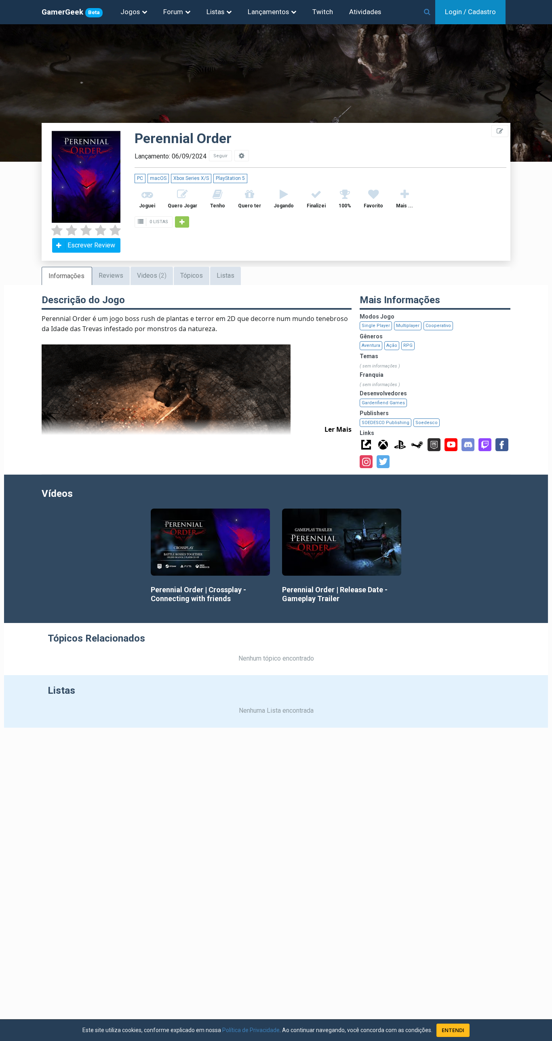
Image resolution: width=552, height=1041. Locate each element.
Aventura (371, 345)
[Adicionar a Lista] (182, 222)
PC (140, 178)
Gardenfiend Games (383, 402)
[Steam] (417, 444)
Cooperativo (438, 325)
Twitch (322, 12)
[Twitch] (484, 444)
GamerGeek (71, 12)
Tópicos (191, 275)
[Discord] (467, 444)
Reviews (111, 275)
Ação (391, 345)
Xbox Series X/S (191, 178)
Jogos (130, 12)
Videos (151, 275)
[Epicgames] (434, 444)
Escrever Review (91, 245)
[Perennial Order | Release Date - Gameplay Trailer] (341, 542)
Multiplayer (407, 325)
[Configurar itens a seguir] (241, 155)
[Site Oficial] (366, 444)
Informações (66, 276)
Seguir (220, 155)
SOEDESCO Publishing (385, 422)
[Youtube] (451, 444)
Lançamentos (268, 12)
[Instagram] (366, 461)
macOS (158, 178)
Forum (173, 12)
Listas (215, 12)
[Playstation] (400, 444)
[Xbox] (383, 444)
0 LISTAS (158, 221)
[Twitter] (383, 461)
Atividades (365, 12)
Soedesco (426, 422)
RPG (408, 345)
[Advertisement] (503, 182)
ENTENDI (453, 1030)
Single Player (376, 325)
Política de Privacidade (251, 1030)
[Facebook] (501, 444)
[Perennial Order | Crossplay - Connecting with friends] (210, 542)
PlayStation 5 (230, 178)
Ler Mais (338, 429)
